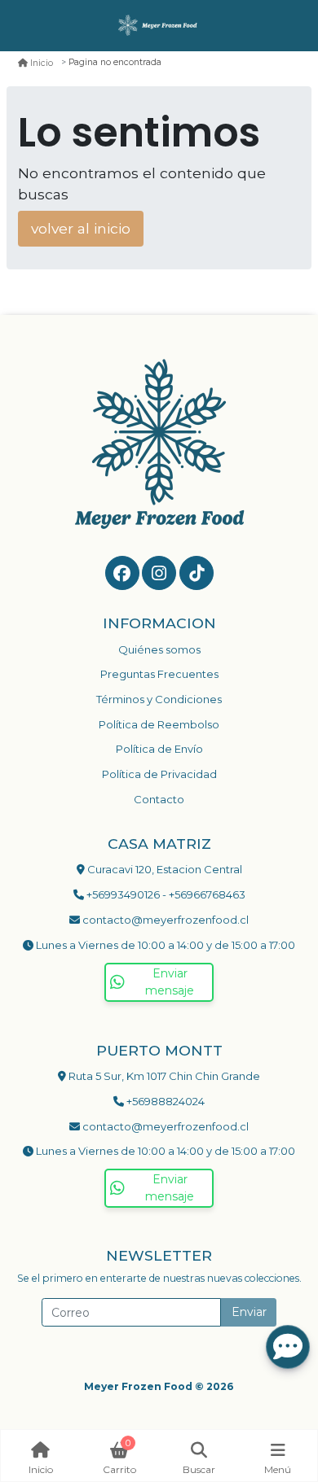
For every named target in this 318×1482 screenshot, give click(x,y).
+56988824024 (164, 1101)
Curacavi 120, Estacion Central (163, 869)
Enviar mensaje (169, 982)
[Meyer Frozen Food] (159, 25)
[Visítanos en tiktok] (196, 573)
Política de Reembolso (159, 724)
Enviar (249, 1312)
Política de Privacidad (159, 773)
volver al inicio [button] (80, 228)
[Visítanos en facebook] (122, 573)
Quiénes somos (159, 649)
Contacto (159, 799)
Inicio (41, 63)
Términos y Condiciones (159, 699)
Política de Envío (159, 748)
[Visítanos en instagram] (159, 573)
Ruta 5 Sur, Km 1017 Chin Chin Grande (163, 1075)
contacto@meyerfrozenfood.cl (164, 919)
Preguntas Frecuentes (159, 673)
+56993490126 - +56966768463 (164, 894)
